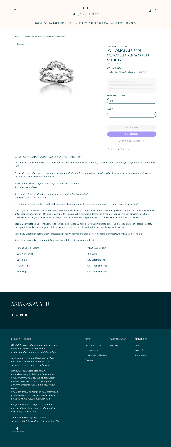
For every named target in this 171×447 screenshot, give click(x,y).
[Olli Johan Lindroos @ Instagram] (21, 314)
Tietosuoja (90, 360)
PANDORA (83, 23)
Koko (110, 109)
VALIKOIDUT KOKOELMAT (98, 23)
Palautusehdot (92, 350)
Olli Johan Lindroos (117, 46)
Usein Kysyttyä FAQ (94, 345)
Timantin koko (116, 95)
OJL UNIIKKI (72, 23)
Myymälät (139, 350)
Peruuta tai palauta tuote (96, 355)
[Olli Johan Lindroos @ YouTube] (25, 314)
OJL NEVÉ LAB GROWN (57, 23)
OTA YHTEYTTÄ (131, 23)
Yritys (137, 345)
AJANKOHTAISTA (117, 23)
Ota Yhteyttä (140, 355)
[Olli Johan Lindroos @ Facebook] (12, 314)
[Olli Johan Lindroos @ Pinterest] (16, 314)
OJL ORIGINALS (41, 23)
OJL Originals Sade (97, 259)
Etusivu (17, 36)
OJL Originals (25, 36)
